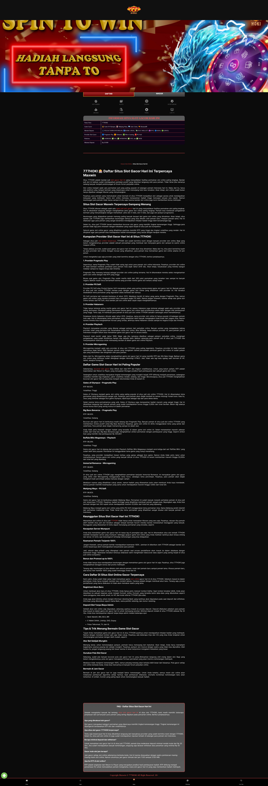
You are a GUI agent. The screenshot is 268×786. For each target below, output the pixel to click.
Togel (147, 113)
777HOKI (114, 521)
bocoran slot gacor (102, 369)
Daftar (108, 94)
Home (122, 164)
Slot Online (128, 164)
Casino (146, 104)
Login (80, 784)
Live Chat (241, 784)
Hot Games (96, 104)
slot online (135, 579)
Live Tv (172, 113)
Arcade (96, 113)
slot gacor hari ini (118, 180)
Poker (121, 113)
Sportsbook (172, 104)
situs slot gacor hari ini (128, 712)
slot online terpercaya (107, 241)
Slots (121, 104)
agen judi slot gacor (124, 208)
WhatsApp (187, 784)
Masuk (159, 93)
